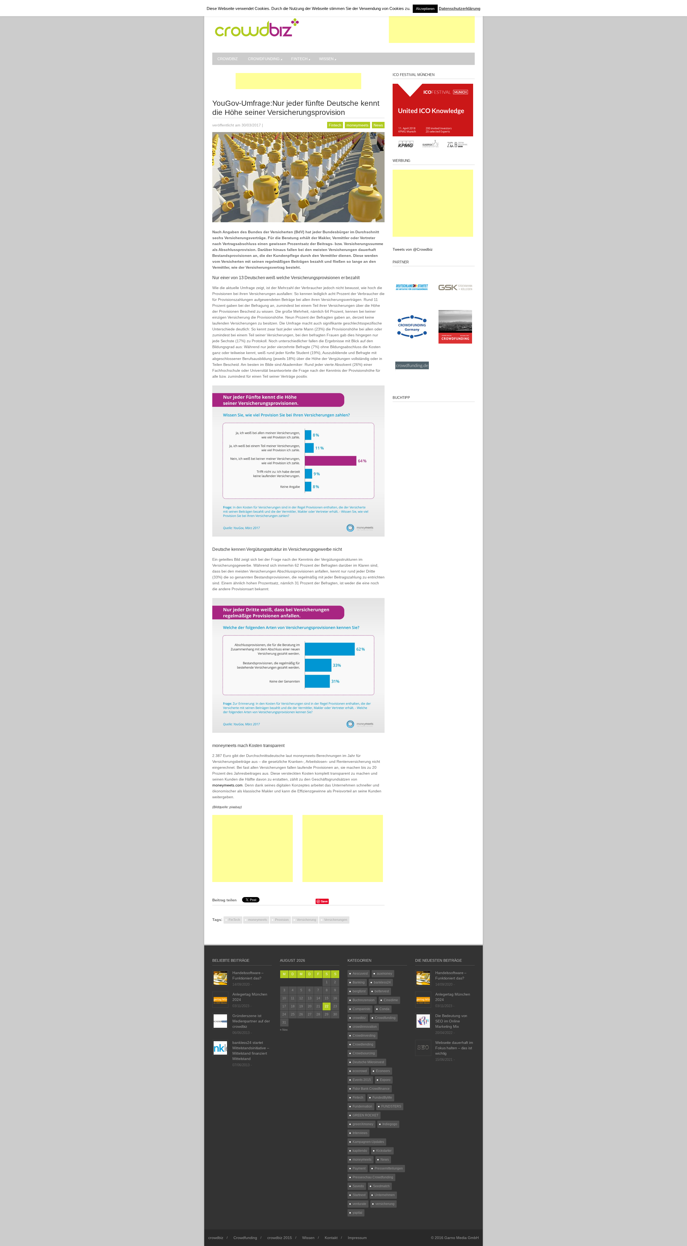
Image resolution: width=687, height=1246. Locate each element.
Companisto (361, 1009)
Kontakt (331, 1238)
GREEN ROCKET (365, 1115)
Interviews (360, 1133)
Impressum (357, 1238)
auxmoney (384, 973)
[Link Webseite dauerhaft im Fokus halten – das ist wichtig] (423, 1047)
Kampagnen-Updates (368, 1142)
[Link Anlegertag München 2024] (220, 999)
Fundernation (362, 1106)
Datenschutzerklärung (459, 8)
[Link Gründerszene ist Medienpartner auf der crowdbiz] (220, 1021)
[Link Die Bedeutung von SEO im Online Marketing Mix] (423, 1021)
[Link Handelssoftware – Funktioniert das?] (220, 978)
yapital (357, 1213)
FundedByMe (382, 1097)
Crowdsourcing (364, 1053)
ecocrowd (360, 1071)
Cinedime (391, 1000)
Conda (384, 1009)
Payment (359, 1168)
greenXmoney (363, 1124)
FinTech (234, 920)
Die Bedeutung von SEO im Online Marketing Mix (451, 1021)
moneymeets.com (227, 785)
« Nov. (284, 1029)
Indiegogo (389, 1124)
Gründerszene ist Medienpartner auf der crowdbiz (251, 1021)
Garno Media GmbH (461, 1238)
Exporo (385, 1080)
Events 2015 (362, 1080)
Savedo (358, 1186)
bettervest (382, 991)
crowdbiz (227, 59)
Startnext (359, 1195)
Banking (359, 982)
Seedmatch (381, 1186)
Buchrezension (364, 1000)
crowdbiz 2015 (279, 1238)
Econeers (383, 1071)
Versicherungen (335, 920)
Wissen (326, 59)
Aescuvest (360, 973)
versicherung (384, 1204)
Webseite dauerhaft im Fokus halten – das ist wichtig (454, 1047)
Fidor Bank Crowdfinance (371, 1089)
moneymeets (357, 125)
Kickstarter (384, 1151)
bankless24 (382, 982)
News (378, 125)
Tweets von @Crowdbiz (413, 249)
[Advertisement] (432, 29)
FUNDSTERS (391, 1106)
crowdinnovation (365, 1027)
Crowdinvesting (364, 1035)
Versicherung (306, 920)
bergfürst (359, 991)
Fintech (299, 59)
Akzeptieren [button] (425, 9)
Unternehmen (385, 1195)
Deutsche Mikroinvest (368, 1062)
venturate (359, 1204)
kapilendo (360, 1151)
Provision (282, 920)
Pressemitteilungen (389, 1168)
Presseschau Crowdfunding (373, 1177)
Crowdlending (363, 1044)
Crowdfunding (264, 59)
